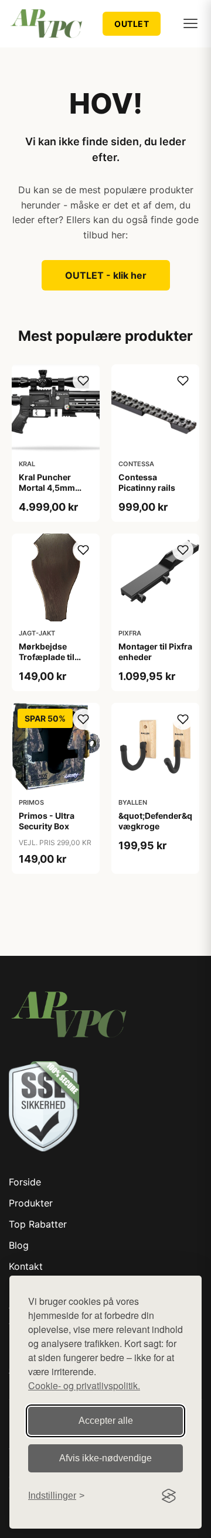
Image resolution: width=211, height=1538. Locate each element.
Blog (19, 1245)
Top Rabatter (38, 1224)
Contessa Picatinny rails (146, 482)
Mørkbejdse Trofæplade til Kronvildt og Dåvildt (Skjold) (50, 662)
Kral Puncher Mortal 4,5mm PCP (47, 487)
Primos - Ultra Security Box (46, 821)
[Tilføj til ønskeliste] (83, 380)
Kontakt (26, 1266)
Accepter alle (106, 1421)
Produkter (31, 1203)
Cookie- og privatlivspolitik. (84, 1385)
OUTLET (131, 24)
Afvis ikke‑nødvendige (105, 1458)
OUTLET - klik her (106, 275)
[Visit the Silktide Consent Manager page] (169, 1496)
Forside (25, 1182)
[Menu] (190, 23)
